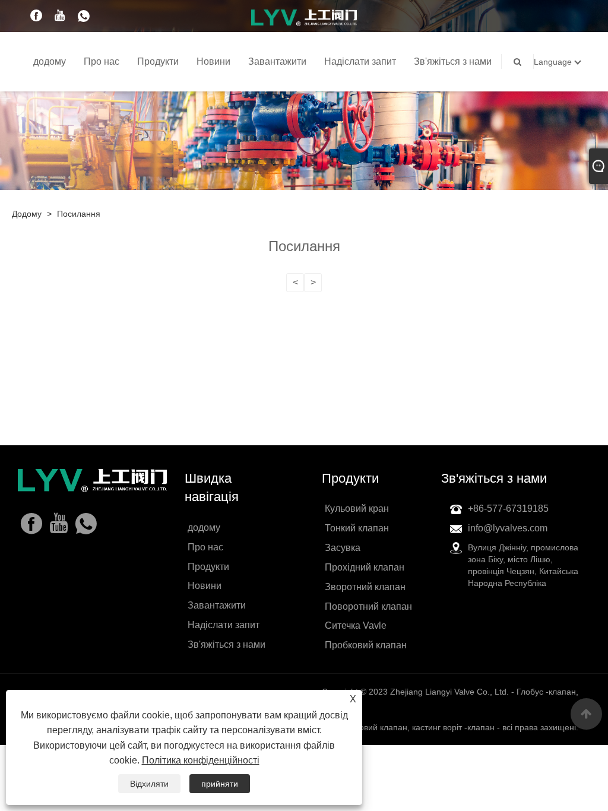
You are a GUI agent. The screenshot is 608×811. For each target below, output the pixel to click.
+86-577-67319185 (508, 508)
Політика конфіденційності (200, 760)
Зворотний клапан (365, 587)
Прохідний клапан (364, 567)
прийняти (219, 783)
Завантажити (277, 61)
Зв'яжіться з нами (453, 61)
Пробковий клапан (366, 645)
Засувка (342, 548)
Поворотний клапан (368, 606)
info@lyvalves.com (507, 528)
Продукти (158, 61)
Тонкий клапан (357, 528)
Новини (213, 61)
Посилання (78, 213)
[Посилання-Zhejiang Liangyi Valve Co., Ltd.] (304, 17)
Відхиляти (149, 783)
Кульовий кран (357, 508)
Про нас (101, 61)
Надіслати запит (360, 61)
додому (49, 61)
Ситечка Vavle (356, 625)
